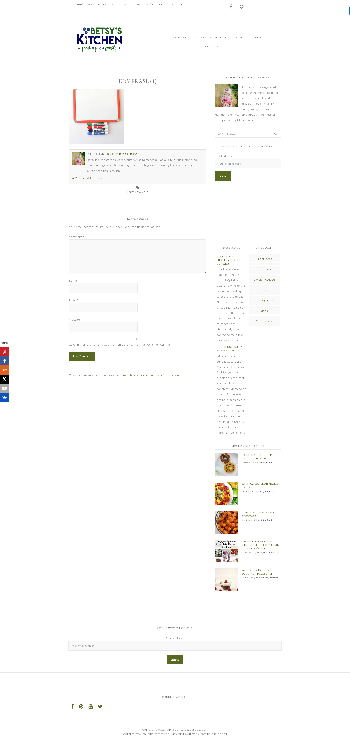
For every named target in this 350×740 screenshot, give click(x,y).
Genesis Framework (185, 734)
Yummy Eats (264, 321)
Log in (222, 734)
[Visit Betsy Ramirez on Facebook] (231, 7)
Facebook (95, 178)
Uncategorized (264, 300)
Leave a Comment (137, 192)
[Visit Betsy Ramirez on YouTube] (90, 707)
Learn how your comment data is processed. (151, 375)
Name (74, 280)
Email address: (224, 156)
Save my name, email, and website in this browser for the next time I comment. (121, 344)
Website (74, 319)
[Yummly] (4, 370)
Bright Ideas (264, 259)
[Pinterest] (4, 351)
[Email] (4, 388)
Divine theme (176, 729)
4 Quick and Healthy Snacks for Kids (228, 260)
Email (74, 300)
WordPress (208, 734)
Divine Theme (157, 734)
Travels (264, 290)
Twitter (79, 178)
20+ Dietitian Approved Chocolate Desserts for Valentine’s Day (260, 545)
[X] (4, 379)
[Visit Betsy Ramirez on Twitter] (100, 707)
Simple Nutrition (264, 279)
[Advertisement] (248, 213)
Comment (77, 237)
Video (264, 311)
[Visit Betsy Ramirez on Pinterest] (241, 7)
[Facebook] (4, 360)
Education (264, 269)
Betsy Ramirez (99, 39)
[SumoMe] (4, 397)
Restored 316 (199, 729)
